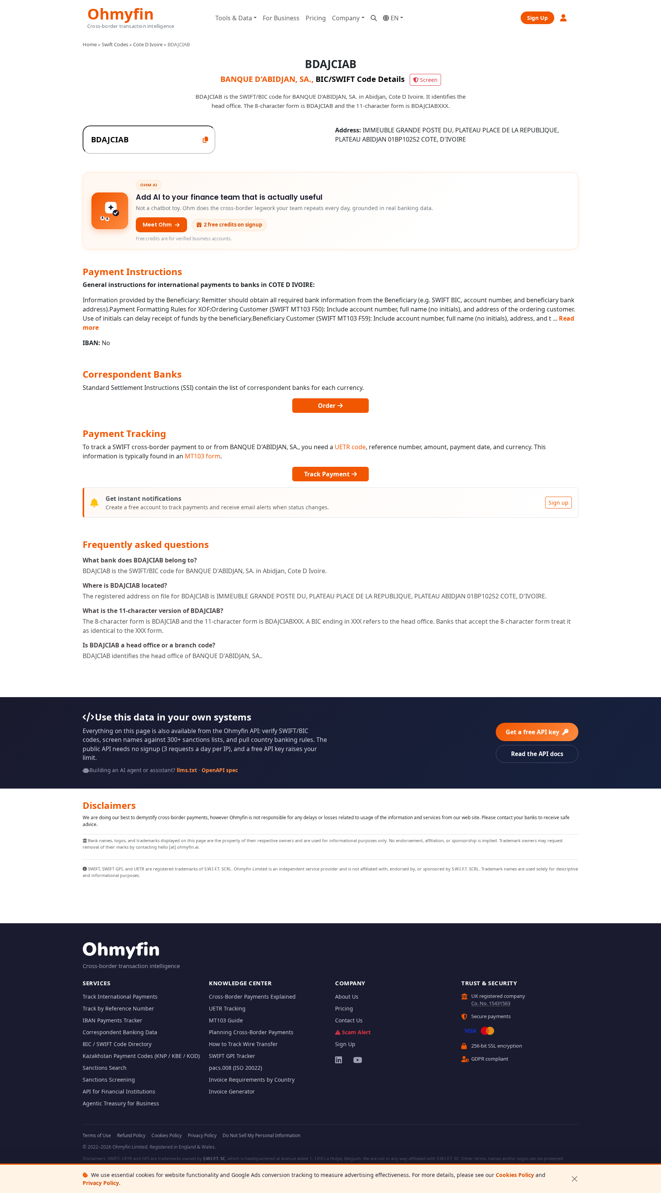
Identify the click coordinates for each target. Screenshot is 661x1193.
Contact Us (349, 1020)
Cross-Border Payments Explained (252, 996)
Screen (429, 79)
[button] (564, 18)
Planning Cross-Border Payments (251, 1032)
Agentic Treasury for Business (121, 1103)
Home (90, 44)
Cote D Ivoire (148, 44)
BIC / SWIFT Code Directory (117, 1044)
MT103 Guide (226, 1020)
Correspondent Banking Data (120, 1032)
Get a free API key (533, 732)
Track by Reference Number (118, 1008)
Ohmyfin (120, 13)
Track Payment (327, 474)
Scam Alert (356, 1032)
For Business (281, 18)
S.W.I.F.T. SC (214, 1158)
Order (327, 405)
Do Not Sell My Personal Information (261, 1135)
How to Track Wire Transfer (243, 1044)
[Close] (574, 1179)
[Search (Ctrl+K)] (374, 18)
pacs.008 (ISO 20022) (235, 1067)
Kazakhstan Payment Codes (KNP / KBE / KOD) (141, 1055)
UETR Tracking (227, 1008)
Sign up (558, 502)
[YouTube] (357, 1059)
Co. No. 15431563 (490, 1003)
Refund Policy (131, 1135)
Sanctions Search (105, 1067)
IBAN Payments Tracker (112, 1020)
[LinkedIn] (339, 1059)
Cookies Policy (515, 1174)
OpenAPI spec (220, 770)
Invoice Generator (232, 1091)
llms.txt (187, 770)
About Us (346, 996)
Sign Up (537, 17)
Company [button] (346, 18)
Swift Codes (115, 44)
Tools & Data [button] (233, 18)
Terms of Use (97, 1135)
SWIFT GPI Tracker (232, 1055)
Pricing (316, 18)
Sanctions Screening (109, 1079)
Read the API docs (537, 754)
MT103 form (202, 456)
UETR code (350, 447)
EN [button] (394, 18)
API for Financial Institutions (119, 1091)
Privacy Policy (101, 1182)
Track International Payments (120, 996)
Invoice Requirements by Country (252, 1079)
